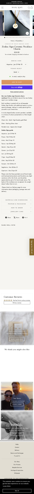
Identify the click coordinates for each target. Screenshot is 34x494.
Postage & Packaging (17, 204)
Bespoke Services (17, 467)
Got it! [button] (17, 490)
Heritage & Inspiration (17, 470)
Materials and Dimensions (17, 200)
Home (12, 41)
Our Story (17, 462)
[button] (31, 247)
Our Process (17, 464)
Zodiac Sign (16, 61)
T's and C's (17, 456)
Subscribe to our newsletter (16, 478)
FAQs (17, 444)
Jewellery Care (17, 211)
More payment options (17, 92)
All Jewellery (19, 41)
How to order (17, 208)
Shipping (14, 54)
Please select (16, 68)
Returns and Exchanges (17, 453)
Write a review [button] (17, 303)
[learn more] (17, 396)
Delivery (14, 187)
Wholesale (17, 473)
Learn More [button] (7, 486)
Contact (17, 447)
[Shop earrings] (17, 328)
